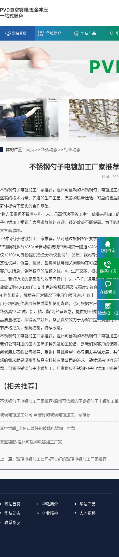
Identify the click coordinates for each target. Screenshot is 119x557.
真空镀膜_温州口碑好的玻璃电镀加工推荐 (37, 428)
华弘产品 (88, 33)
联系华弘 (12, 522)
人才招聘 (87, 513)
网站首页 (19, 33)
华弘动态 (49, 149)
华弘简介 (53, 33)
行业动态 (72, 149)
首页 (30, 149)
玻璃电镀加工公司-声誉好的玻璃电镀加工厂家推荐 (45, 414)
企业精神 (50, 513)
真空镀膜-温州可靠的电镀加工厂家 (31, 442)
